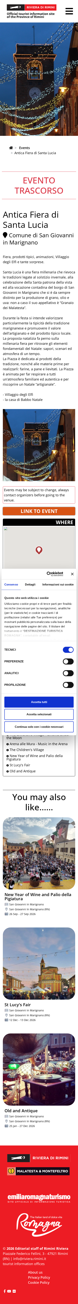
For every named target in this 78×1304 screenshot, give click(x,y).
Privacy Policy (39, 1277)
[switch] (68, 661)
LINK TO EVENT (39, 511)
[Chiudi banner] (72, 574)
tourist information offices (24, 1263)
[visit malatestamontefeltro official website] (39, 1174)
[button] (69, 11)
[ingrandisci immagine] (39, 445)
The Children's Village (26, 749)
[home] (11, 147)
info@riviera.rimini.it (29, 1258)
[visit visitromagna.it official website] (39, 1225)
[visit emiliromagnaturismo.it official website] (39, 1198)
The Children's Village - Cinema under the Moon (37, 736)
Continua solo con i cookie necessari (39, 726)
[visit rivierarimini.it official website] (39, 1155)
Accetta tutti (39, 702)
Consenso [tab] (11, 584)
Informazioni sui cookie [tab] (58, 584)
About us (35, 1272)
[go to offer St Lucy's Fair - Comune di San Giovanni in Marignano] (39, 963)
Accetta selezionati (39, 714)
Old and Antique (22, 771)
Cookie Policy (38, 1282)
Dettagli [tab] (30, 584)
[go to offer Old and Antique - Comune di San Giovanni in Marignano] (39, 1069)
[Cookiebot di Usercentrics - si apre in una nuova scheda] (47, 574)
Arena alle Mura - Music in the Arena (38, 744)
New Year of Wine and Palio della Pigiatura (34, 757)
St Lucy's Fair (19, 765)
